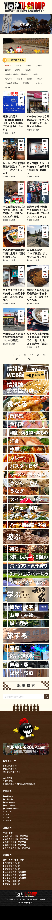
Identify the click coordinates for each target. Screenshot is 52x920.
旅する (8, 820)
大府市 (39, 66)
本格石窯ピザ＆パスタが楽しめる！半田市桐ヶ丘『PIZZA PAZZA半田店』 (14, 211)
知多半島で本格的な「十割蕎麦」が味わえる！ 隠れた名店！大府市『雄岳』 (38, 338)
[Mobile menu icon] (47, 7)
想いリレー (10, 802)
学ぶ (7, 817)
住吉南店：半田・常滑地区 (16, 838)
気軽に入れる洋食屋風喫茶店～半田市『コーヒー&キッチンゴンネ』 (38, 295)
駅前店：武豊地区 (12, 869)
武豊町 (18, 70)
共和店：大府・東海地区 (15, 872)
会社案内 (9, 796)
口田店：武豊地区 (12, 863)
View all (8, 66)
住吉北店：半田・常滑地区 (16, 835)
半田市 (18, 66)
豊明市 (30, 79)
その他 (8, 87)
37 (31, 355)
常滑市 (29, 66)
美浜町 (28, 70)
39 (44, 355)
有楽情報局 (10, 805)
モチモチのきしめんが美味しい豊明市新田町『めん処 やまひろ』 (14, 295)
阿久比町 (8, 79)
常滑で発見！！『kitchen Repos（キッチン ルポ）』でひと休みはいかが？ (14, 123)
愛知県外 (26, 83)
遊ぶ (7, 814)
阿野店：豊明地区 (12, 884)
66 (29, 359)
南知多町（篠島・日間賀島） (17, 74)
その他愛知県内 (11, 83)
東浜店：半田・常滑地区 (15, 841)
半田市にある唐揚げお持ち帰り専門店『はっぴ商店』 (14, 337)
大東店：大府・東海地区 (15, 878)
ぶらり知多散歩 (12, 808)
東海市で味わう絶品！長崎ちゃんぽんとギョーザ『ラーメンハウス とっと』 (38, 211)
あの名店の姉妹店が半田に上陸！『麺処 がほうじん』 (14, 253)
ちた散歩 (38, 83)
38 (38, 355)
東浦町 (36, 74)
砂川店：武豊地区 (12, 866)
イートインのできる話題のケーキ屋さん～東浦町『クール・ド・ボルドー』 (38, 121)
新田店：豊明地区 (12, 881)
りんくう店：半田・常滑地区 (17, 847)
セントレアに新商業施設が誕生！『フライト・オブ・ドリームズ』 (14, 168)
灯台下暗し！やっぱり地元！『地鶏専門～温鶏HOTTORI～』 (38, 168)
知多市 (19, 79)
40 (17, 359)
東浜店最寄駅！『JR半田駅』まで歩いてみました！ (37, 253)
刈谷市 (40, 79)
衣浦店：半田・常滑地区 (15, 844)
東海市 (8, 70)
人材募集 (9, 799)
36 (25, 355)
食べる (8, 811)
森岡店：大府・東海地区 (15, 875)
